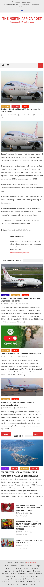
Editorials (7, 581)
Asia (7, 576)
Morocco (34, 468)
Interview (30, 581)
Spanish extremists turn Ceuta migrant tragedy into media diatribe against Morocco (28, 525)
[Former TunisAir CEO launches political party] (22, 336)
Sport (36, 576)
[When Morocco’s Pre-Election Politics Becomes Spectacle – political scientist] (7, 507)
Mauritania (36, 571)
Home (7, 566)
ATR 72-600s (21, 230)
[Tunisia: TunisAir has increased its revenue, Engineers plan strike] (22, 278)
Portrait (38, 581)
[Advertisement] (22, 44)
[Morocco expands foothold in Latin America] (7, 542)
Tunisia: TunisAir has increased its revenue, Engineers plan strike (21, 299)
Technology (18, 579)
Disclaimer (35, 4)
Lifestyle (21, 576)
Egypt (22, 571)
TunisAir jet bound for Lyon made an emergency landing (17, 403)
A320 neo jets (12, 230)
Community (17, 568)
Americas (39, 573)
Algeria (15, 571)
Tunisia (25, 106)
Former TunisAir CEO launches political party (21, 353)
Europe (14, 468)
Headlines (5, 106)
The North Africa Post (12, 4)
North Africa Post (25, 115)
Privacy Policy (25, 4)
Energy (37, 566)
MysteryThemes (31, 562)
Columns (18, 435)
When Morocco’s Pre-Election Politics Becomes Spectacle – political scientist (29, 508)
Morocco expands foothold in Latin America (29, 541)
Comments (34, 568)
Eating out (8, 579)
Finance (8, 568)
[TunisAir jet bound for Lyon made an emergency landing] (22, 387)
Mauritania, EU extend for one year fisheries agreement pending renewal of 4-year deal (38, 434)
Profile (22, 581)
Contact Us (22, 7)
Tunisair (28, 230)
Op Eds (15, 581)
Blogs (26, 568)
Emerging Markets (26, 566)
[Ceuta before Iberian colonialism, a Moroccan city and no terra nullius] (22, 453)
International (22, 573)
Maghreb (16, 106)
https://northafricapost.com (19, 252)
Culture (29, 576)
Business (14, 566)
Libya (28, 571)
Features (5, 295)
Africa (31, 573)
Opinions (28, 579)
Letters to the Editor (12, 584)
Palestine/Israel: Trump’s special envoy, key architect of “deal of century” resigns (8, 434)
